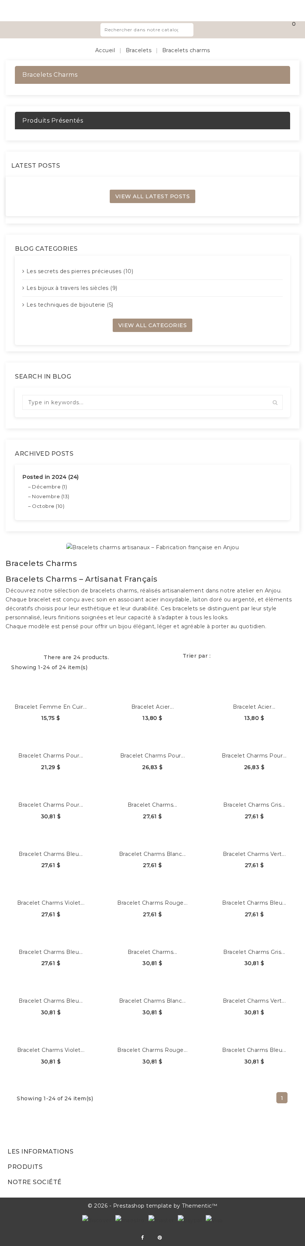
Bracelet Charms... (152, 804)
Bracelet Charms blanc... (152, 854)
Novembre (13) (51, 496)
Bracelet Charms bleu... (51, 854)
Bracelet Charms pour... (50, 755)
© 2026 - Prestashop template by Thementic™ (152, 1205)
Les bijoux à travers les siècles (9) (72, 288)
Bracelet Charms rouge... (152, 902)
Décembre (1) (49, 487)
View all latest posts (152, 196)
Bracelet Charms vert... (254, 854)
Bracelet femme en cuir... (51, 706)
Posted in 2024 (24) (50, 477)
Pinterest (159, 1237)
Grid (18, 656)
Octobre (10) (48, 506)
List (31, 656)
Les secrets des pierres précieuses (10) (80, 271)
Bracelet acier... (152, 706)
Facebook (142, 1237)
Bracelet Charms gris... (254, 804)
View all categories (152, 325)
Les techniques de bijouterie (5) (69, 304)
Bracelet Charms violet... (51, 902)
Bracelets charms (49, 74)
